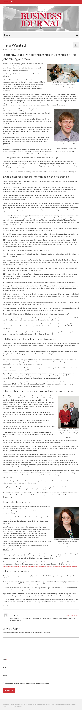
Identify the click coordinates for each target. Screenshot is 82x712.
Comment (5, 636)
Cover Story (13, 49)
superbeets (14, 616)
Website (5, 675)
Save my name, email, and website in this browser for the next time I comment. (27, 683)
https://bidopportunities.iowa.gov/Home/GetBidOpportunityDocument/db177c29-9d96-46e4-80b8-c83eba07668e (40, 566)
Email (4, 667)
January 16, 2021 (69, 615)
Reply (75, 615)
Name (5, 659)
